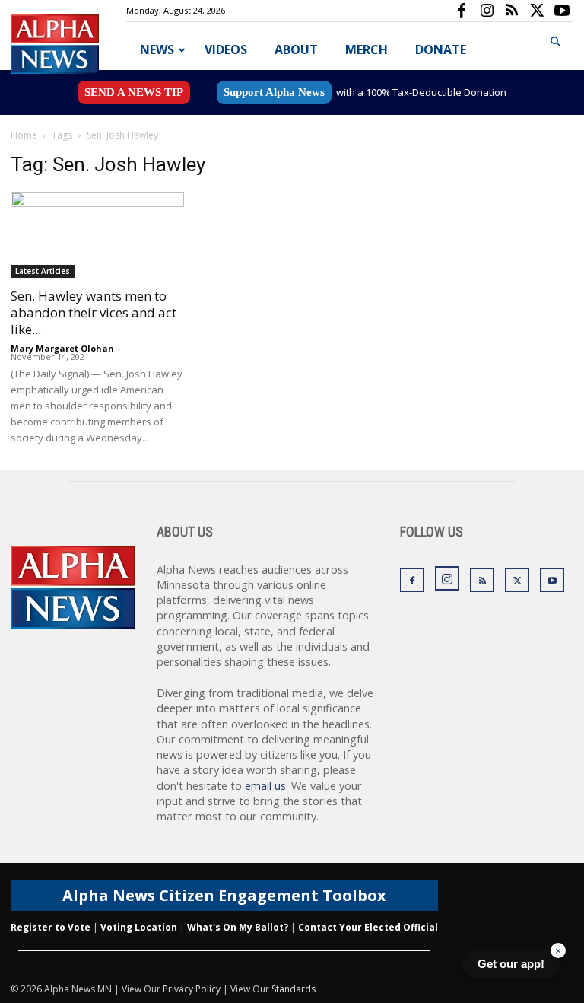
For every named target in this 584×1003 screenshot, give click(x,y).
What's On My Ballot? (237, 927)
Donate (440, 49)
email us (265, 786)
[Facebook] (461, 10)
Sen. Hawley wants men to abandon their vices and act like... (93, 312)
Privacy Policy (192, 988)
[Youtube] (562, 10)
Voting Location (138, 927)
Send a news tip (133, 92)
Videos (226, 49)
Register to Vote (50, 927)
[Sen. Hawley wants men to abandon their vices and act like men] (97, 235)
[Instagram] (486, 10)
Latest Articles (42, 271)
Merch (366, 49)
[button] (555, 42)
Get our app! (511, 963)
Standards (293, 988)
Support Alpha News (274, 92)
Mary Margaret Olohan (62, 348)
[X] (536, 10)
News (157, 49)
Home (24, 135)
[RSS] (511, 10)
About (296, 49)
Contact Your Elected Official (368, 927)
